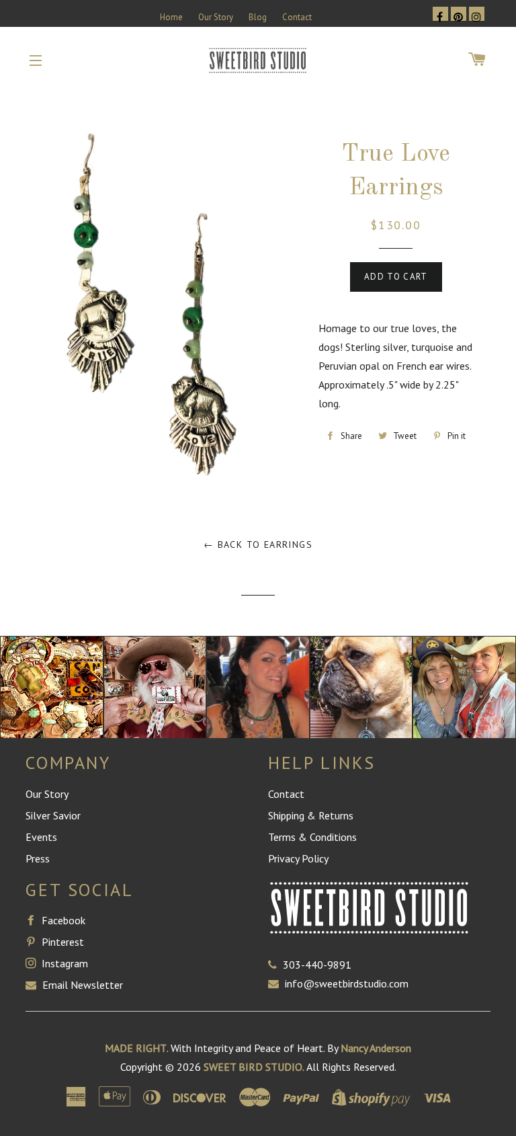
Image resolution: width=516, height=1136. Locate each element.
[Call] (275, 964)
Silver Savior (53, 815)
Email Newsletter (81, 984)
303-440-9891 (317, 964)
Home (171, 17)
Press (38, 858)
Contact (297, 17)
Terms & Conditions (312, 837)
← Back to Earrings (258, 544)
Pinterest (61, 941)
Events (41, 837)
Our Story (215, 17)
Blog (258, 17)
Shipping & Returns (310, 815)
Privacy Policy (298, 858)
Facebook (62, 920)
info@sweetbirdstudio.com (346, 983)
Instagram (63, 963)
